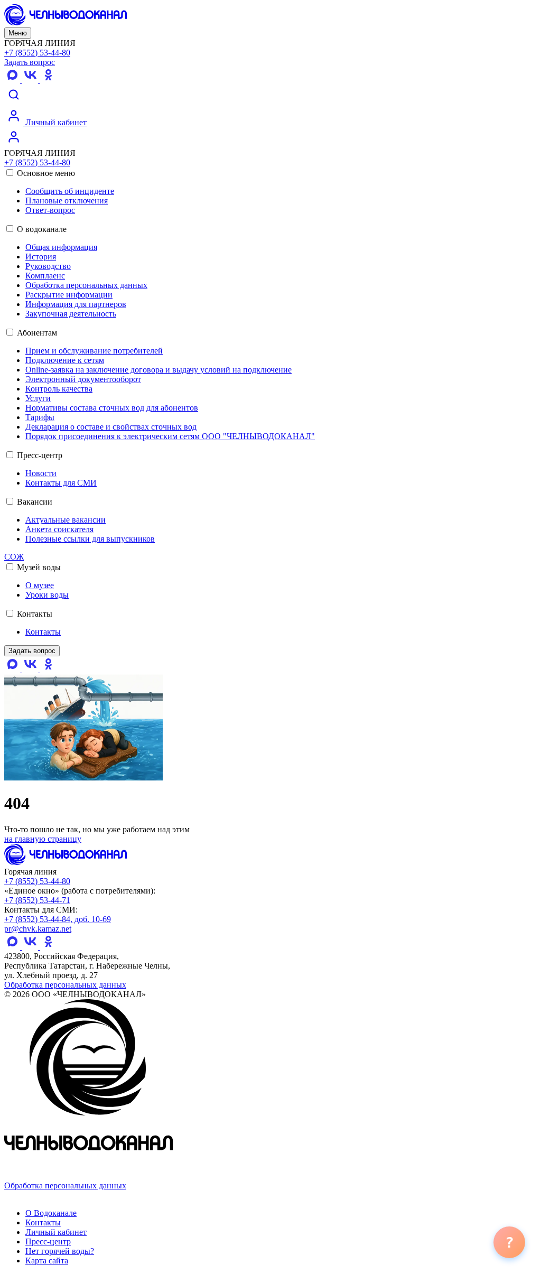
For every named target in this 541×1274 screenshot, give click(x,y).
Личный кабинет (55, 122)
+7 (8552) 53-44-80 (37, 52)
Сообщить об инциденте (69, 191)
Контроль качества (58, 388)
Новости (41, 473)
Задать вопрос (29, 62)
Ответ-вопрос (50, 210)
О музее (39, 585)
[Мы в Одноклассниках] (48, 80)
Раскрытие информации (69, 294)
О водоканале (41, 229)
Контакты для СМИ (61, 482)
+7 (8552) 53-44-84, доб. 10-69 (57, 919)
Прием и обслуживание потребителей (94, 350)
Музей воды (38, 567)
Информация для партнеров (75, 304)
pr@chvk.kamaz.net (37, 928)
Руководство (48, 266)
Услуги (38, 398)
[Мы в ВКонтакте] (31, 80)
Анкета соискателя (59, 529)
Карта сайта (46, 1260)
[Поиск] (13, 101)
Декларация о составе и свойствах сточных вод (111, 426)
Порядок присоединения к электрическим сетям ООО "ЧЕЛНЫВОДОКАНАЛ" (170, 436)
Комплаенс (45, 275)
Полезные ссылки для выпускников (90, 538)
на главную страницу (42, 838)
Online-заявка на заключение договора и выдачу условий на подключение (158, 369)
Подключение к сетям (64, 360)
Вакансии (33, 501)
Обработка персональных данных (86, 285)
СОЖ (14, 556)
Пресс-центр (38, 455)
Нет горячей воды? (59, 1251)
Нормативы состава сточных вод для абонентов (111, 407)
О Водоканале (51, 1212)
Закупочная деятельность (70, 313)
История (40, 256)
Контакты (33, 613)
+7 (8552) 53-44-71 (37, 900)
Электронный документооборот (83, 379)
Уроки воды (47, 594)
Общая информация (61, 247)
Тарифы (39, 417)
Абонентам (36, 332)
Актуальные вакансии (65, 519)
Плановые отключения (66, 200)
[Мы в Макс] (13, 80)
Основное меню (45, 173)
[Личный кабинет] (13, 143)
